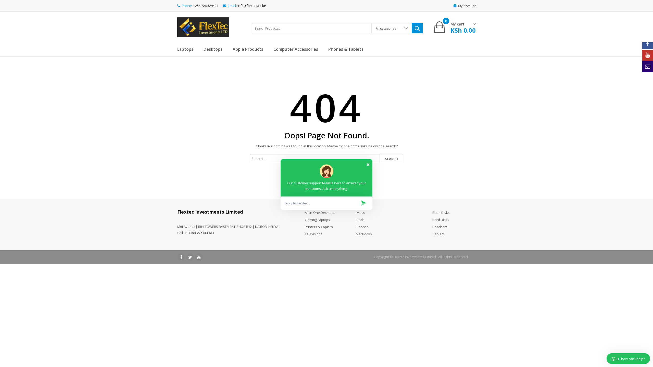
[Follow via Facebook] (647, 43)
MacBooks (364, 234)
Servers (438, 234)
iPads (360, 219)
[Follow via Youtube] (647, 55)
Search (391, 158)
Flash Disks (441, 212)
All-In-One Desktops (320, 212)
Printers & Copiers (319, 227)
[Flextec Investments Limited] (203, 26)
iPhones (362, 227)
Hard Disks (440, 219)
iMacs (360, 212)
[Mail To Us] (647, 66)
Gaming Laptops (317, 219)
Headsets (439, 227)
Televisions (313, 234)
